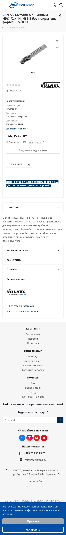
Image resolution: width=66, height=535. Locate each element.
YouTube (36, 438)
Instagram (29, 438)
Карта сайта (35, 481)
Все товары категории (21, 305)
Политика (33, 343)
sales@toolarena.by (35, 459)
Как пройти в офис (33, 396)
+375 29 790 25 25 (34, 453)
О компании (33, 334)
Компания (33, 328)
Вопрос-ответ (33, 387)
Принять (33, 521)
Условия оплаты (33, 360)
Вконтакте (22, 438)
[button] (7, 85)
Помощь (33, 356)
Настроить (33, 529)
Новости (33, 338)
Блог (33, 383)
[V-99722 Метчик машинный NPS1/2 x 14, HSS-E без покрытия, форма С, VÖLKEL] (33, 55)
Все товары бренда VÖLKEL (24, 311)
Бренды (33, 392)
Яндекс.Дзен (44, 438)
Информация (33, 351)
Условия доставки (33, 365)
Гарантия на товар (33, 369)
